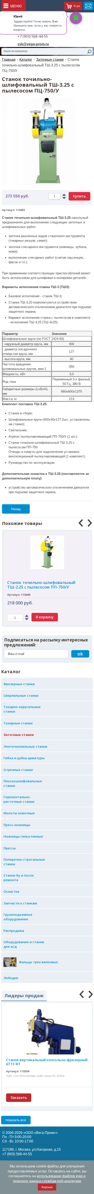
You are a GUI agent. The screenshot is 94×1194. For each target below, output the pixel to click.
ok (80, 654)
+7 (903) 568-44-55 (32, 36)
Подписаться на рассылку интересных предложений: (46, 642)
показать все (15, 1120)
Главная (9, 59)
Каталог (25, 59)
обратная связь (88, 6)
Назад (16, 509)
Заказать (18, 1097)
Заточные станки (50, 59)
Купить (79, 196)
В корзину (47, 617)
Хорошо (47, 1187)
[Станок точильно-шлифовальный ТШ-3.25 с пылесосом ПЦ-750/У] (47, 98)
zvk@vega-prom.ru (33, 44)
